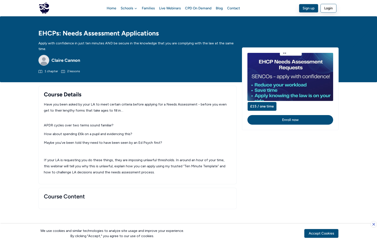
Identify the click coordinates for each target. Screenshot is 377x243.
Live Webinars (170, 8)
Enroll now (290, 120)
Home (111, 8)
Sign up (309, 8)
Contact (233, 8)
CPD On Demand (198, 8)
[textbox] (137, 138)
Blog (219, 8)
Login (328, 8)
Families (148, 8)
